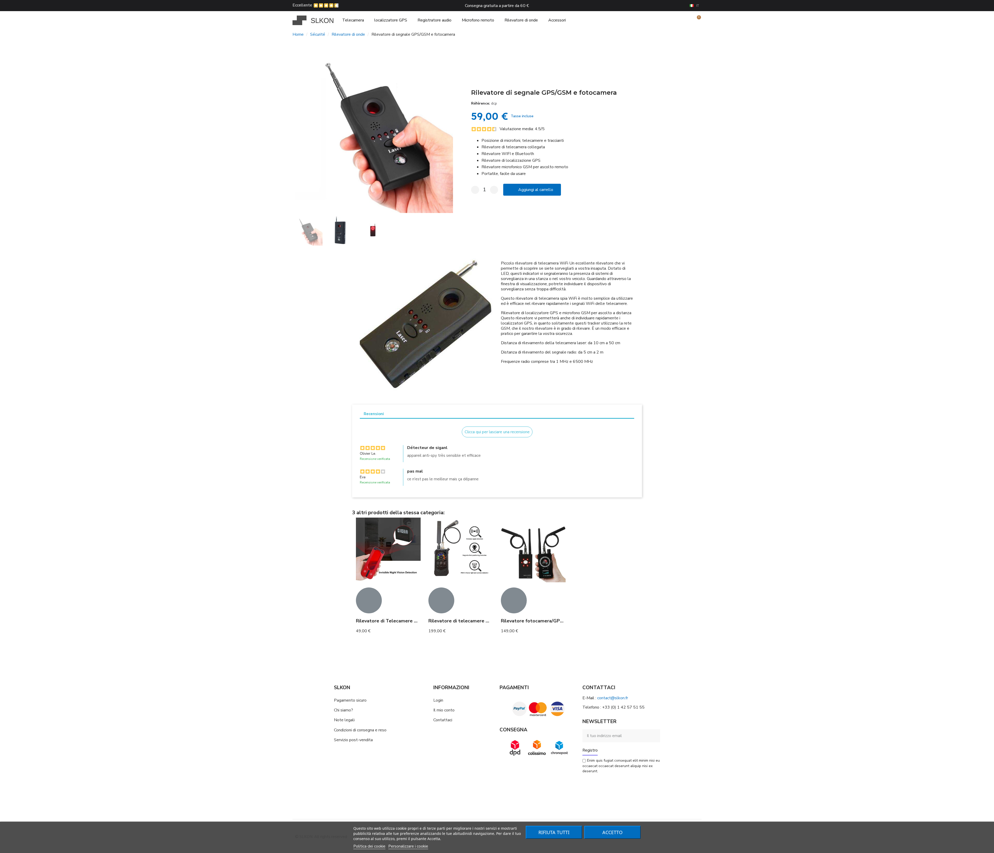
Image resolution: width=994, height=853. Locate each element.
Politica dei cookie (369, 846)
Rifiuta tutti (553, 832)
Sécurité (317, 34)
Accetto (612, 832)
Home (298, 34)
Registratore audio (434, 20)
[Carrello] (696, 20)
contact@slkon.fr (612, 698)
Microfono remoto (478, 20)
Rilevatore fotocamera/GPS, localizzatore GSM (553, 621)
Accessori (557, 20)
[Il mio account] (688, 20)
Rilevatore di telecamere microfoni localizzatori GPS (487, 621)
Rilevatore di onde (521, 20)
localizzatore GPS (390, 20)
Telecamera (353, 20)
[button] (297, 129)
